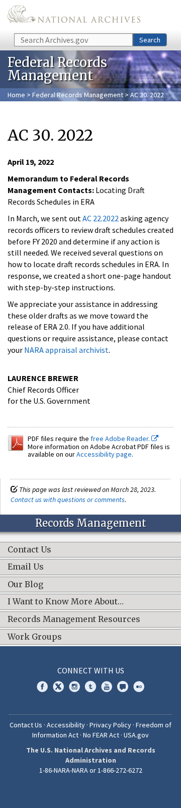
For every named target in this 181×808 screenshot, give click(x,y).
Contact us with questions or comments (68, 499)
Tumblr (90, 686)
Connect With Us (90, 670)
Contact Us (26, 724)
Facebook (42, 686)
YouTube (107, 686)
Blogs (123, 686)
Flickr (139, 686)
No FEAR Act (101, 734)
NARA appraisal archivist (66, 350)
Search (149, 39)
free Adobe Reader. (120, 438)
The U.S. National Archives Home (74, 16)
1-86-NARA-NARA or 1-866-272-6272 (90, 770)
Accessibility (66, 724)
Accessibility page (104, 454)
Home (16, 94)
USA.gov (136, 734)
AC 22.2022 (100, 218)
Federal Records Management (77, 94)
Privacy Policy (110, 724)
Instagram (74, 686)
